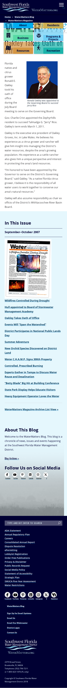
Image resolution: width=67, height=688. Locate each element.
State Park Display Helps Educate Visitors (30, 389)
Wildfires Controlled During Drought (27, 300)
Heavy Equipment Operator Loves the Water (32, 396)
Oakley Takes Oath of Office (22, 318)
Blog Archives (11, 458)
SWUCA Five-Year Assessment (20, 581)
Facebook (7, 478)
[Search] (59, 523)
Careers (9, 538)
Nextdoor (54, 599)
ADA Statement (13, 530)
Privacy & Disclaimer (15, 561)
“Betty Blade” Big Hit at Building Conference (32, 383)
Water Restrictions (14, 585)
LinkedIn (31, 478)
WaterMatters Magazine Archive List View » (31, 409)
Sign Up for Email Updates (19, 613)
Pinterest (23, 478)
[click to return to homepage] (21, 650)
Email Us (11, 618)
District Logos (13, 627)
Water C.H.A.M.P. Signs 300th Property (28, 359)
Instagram (38, 478)
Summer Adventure (17, 342)
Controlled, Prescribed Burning (24, 366)
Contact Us (12, 632)
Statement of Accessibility (18, 573)
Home (8, 17)
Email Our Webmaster (17, 623)
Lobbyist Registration (16, 554)
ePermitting (11, 550)
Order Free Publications (17, 557)
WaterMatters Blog (24, 17)
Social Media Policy (15, 569)
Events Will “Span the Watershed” (25, 324)
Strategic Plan (12, 577)
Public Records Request (17, 565)
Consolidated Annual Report (20, 542)
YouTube (15, 478)
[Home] (30, 7)
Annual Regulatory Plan (17, 534)
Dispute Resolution (15, 546)
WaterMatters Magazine (20, 20)
